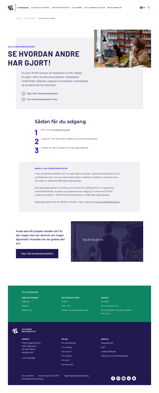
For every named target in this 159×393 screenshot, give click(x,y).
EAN (103, 347)
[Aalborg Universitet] (11, 7)
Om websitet (28, 376)
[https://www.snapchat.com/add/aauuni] (134, 378)
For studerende (68, 343)
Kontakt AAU (67, 364)
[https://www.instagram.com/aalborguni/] (118, 378)
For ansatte (66, 347)
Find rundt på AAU (109, 306)
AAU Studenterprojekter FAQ (42, 99)
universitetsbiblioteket (107, 202)
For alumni (66, 351)
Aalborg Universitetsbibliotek (114, 356)
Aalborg (25, 301)
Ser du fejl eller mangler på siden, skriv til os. (116, 311)
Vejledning (77, 7)
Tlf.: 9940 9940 (28, 349)
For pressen (66, 356)
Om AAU (65, 360)
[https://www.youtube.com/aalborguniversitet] (124, 378)
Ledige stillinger (108, 351)
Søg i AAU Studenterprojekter (42, 93)
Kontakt (105, 301)
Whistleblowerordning (32, 379)
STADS (64, 301)
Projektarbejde (114, 7)
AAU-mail (65, 306)
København (27, 310)
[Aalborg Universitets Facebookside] (113, 378)
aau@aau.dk (27, 352)
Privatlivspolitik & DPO (49, 376)
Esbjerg (25, 306)
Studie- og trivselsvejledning (74, 310)
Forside (18, 18)
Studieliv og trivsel (40, 7)
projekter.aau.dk (61, 130)
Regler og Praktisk (60, 7)
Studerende (23, 8)
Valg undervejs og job (94, 7)
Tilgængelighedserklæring (76, 376)
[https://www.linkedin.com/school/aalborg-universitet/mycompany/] (129, 378)
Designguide (107, 343)
